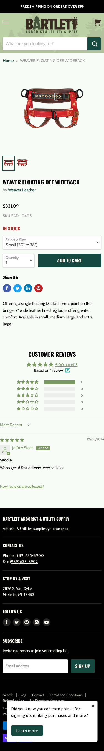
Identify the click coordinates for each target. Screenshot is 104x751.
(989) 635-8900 (29, 555)
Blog (22, 695)
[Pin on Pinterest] (38, 288)
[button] (28, 382)
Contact (38, 695)
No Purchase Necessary (47, 700)
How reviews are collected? (22, 486)
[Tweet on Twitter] (17, 288)
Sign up (82, 666)
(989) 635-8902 (24, 561)
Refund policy (13, 700)
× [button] (93, 705)
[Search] (94, 43)
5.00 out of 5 (66, 364)
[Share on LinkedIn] (28, 288)
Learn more (27, 730)
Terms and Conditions (66, 695)
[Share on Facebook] (7, 288)
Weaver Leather (22, 189)
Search (8, 695)
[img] (12, 440)
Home (8, 60)
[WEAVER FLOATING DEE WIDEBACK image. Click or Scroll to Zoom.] (52, 110)
